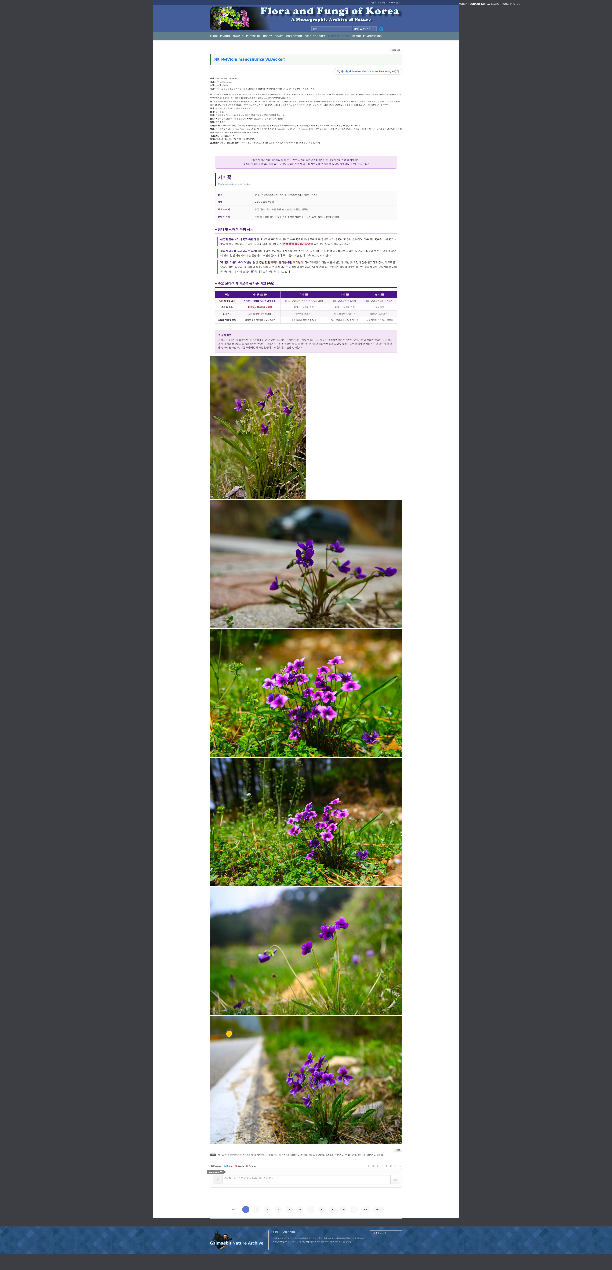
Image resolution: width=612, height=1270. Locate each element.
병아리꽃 (304, 1155)
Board (279, 36)
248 (365, 1209)
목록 (398, 1150)
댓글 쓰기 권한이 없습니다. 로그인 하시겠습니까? (248, 1177)
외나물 (347, 1155)
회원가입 (381, 2)
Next (378, 1209)
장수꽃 (354, 1155)
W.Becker (246, 1155)
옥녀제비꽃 (338, 1155)
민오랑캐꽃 (294, 1155)
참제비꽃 (361, 1155)
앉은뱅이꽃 (320, 1155)
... (354, 1209)
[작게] (377, 1166)
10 (343, 1209)
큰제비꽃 (380, 1155)
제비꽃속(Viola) (221, 85)
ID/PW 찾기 (394, 2)
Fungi (214, 36)
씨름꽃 (311, 1155)
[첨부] (400, 1166)
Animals (238, 36)
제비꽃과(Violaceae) (223, 82)
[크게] (373, 1166)
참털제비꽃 (370, 1155)
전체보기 (367, 28)
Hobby (267, 36)
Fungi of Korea (315, 36)
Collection (294, 36)
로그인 (371, 2)
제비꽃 (220, 1155)
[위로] (382, 1166)
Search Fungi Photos (367, 36)
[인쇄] (395, 1166)
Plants (225, 36)
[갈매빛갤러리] (306, 18)
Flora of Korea (339, 36)
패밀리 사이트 (379, 1233)
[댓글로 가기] (391, 1166)
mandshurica (235, 1155)
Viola (227, 1155)
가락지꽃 (285, 1155)
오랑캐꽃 (329, 1155)
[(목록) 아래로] (386, 1166)
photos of (253, 36)
